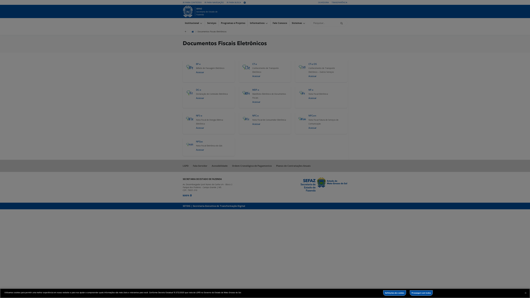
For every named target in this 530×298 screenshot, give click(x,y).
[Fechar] (526, 293)
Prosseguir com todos (421, 293)
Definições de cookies (394, 293)
